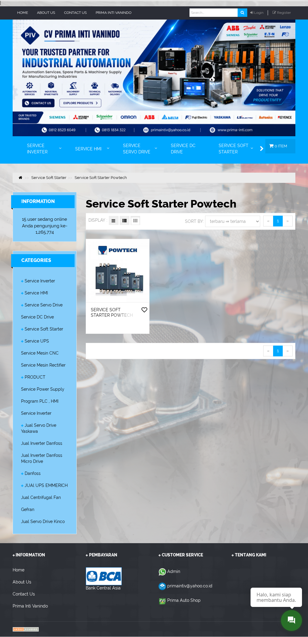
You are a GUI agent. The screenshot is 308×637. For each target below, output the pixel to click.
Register (284, 13)
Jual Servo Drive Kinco (43, 521)
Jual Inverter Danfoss (41, 443)
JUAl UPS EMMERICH (46, 485)
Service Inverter (40, 280)
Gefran (27, 509)
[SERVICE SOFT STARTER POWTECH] (117, 270)
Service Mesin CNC (40, 353)
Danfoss (33, 473)
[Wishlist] (144, 310)
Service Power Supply (42, 389)
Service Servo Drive (44, 305)
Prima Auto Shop (184, 600)
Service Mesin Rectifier (43, 365)
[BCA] (104, 576)
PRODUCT (35, 377)
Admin (173, 571)
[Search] (242, 12)
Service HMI (36, 293)
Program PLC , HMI (39, 401)
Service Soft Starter (44, 329)
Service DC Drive (37, 317)
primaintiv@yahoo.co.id (189, 585)
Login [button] (258, 13)
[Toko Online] (26, 629)
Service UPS (37, 341)
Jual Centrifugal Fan (41, 497)
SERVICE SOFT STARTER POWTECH (112, 312)
